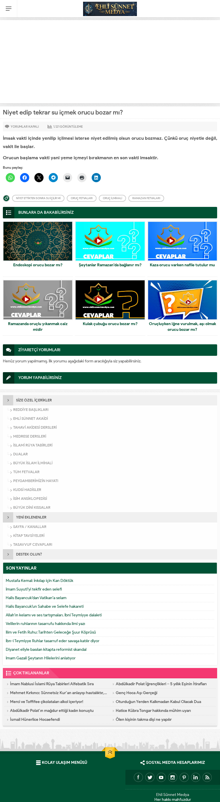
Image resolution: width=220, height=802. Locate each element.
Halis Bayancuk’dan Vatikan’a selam (36, 597)
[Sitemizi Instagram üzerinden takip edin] (172, 777)
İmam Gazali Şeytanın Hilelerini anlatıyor (41, 658)
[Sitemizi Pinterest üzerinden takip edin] (184, 777)
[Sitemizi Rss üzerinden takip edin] (207, 777)
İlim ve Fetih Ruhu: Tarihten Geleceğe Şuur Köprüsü (51, 632)
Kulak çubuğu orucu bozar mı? (110, 323)
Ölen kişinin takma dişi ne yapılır (144, 719)
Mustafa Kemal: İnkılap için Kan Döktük (39, 580)
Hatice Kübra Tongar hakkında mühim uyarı (153, 710)
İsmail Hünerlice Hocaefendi (35, 719)
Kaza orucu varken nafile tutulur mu (182, 265)
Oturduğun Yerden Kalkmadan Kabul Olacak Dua (158, 701)
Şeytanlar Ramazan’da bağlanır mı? (110, 265)
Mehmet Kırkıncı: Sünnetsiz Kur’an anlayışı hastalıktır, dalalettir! (58, 692)
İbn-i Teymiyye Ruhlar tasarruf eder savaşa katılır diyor (52, 640)
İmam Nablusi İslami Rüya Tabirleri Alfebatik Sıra (52, 683)
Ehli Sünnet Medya (172, 794)
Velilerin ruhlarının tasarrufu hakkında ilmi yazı (45, 623)
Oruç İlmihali (112, 198)
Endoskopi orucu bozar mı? (37, 265)
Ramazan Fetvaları (146, 198)
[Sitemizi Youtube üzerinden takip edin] (161, 777)
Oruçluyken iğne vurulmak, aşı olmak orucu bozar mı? (182, 326)
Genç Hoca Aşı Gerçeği (136, 692)
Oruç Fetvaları (82, 198)
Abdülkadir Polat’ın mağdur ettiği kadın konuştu (52, 710)
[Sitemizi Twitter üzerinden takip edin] (150, 777)
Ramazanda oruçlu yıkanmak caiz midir (38, 326)
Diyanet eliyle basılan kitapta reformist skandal (46, 649)
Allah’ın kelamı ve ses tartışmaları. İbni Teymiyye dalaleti (54, 615)
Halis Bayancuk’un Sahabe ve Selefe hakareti (45, 606)
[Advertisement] (110, 60)
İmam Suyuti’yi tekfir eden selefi (34, 589)
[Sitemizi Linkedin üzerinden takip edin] (195, 777)
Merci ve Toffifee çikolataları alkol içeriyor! (46, 701)
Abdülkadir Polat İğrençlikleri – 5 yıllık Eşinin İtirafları (161, 683)
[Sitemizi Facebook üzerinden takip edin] (138, 777)
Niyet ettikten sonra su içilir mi (38, 198)
